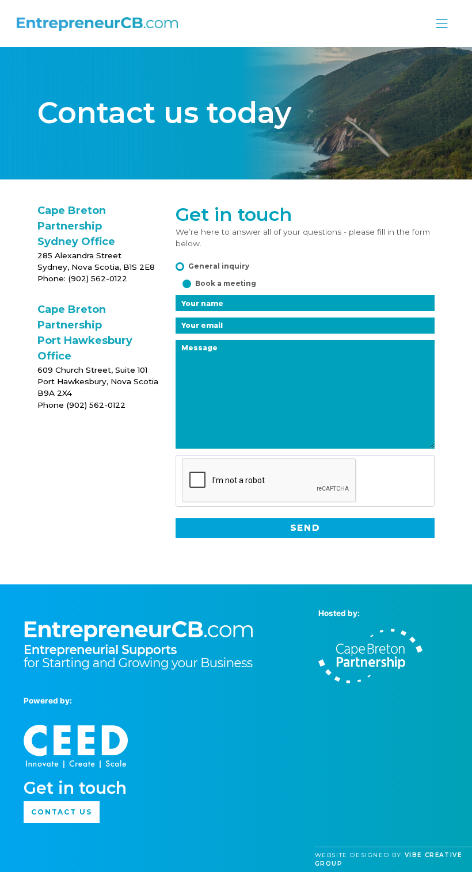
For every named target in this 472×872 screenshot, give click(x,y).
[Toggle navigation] (442, 23)
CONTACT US (61, 812)
